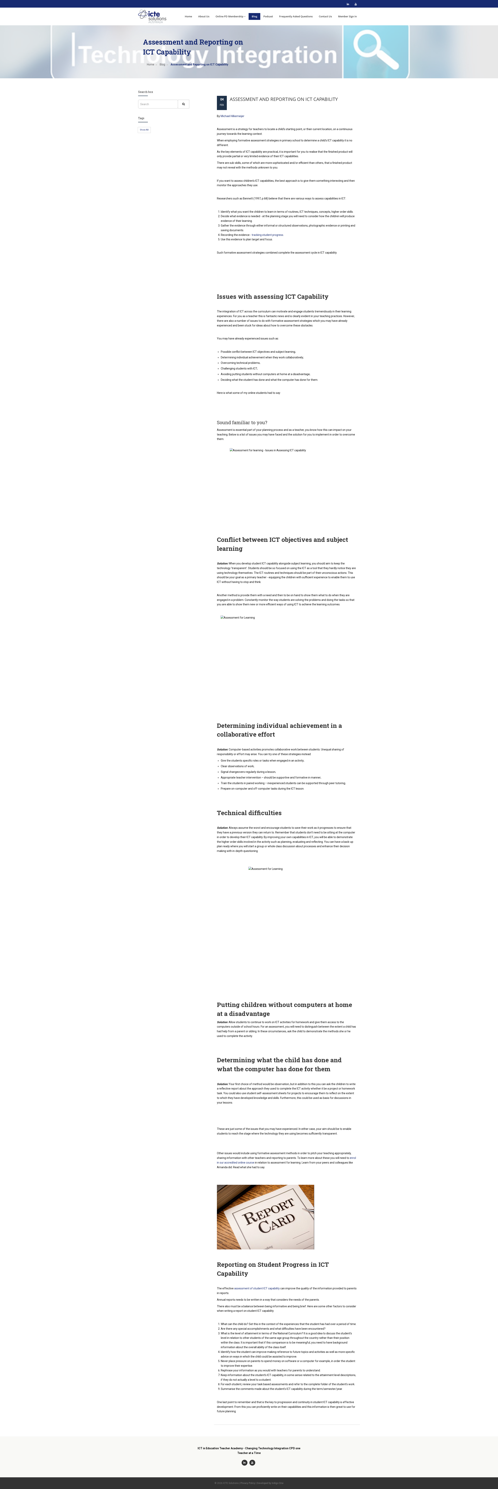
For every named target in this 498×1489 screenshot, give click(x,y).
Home (188, 16)
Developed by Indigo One (270, 1483)
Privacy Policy (247, 1483)
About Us (203, 16)
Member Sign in (347, 16)
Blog (254, 16)
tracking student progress (267, 234)
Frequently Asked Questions (296, 16)
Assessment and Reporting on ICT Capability (284, 99)
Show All (144, 130)
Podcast (268, 16)
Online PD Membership (229, 16)
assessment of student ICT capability (257, 1288)
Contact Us (325, 16)
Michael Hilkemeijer (232, 116)
